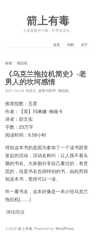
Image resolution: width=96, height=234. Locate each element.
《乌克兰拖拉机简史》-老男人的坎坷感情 (45, 78)
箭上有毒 (48, 21)
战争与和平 (47, 90)
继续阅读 (15, 211)
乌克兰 (30, 90)
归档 (70, 44)
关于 (84, 44)
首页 (56, 44)
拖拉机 (63, 90)
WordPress (64, 228)
